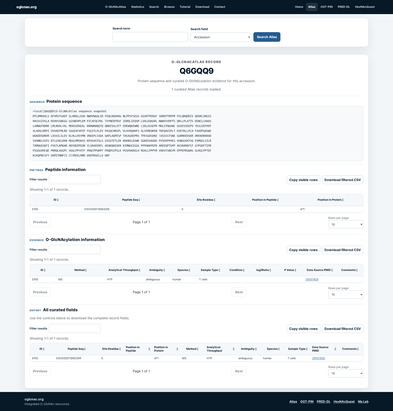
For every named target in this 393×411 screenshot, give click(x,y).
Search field (199, 29)
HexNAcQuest (365, 6)
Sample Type (209, 270)
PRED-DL (344, 6)
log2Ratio (262, 270)
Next (239, 222)
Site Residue (205, 199)
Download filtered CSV (342, 180)
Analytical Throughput (123, 270)
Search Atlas (267, 37)
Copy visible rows (303, 180)
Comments (348, 270)
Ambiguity (156, 270)
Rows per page (338, 218)
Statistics (137, 6)
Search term (121, 28)
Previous (40, 222)
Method (80, 270)
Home (299, 6)
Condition (235, 270)
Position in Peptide (264, 199)
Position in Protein (329, 199)
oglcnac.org (26, 7)
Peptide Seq (130, 199)
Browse (169, 6)
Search (154, 6)
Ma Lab (363, 401)
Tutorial (185, 6)
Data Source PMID (319, 270)
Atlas (311, 6)
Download (202, 6)
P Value (289, 270)
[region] (196, 203)
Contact (219, 6)
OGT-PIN (327, 6)
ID (55, 199)
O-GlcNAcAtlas (115, 6)
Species (182, 270)
